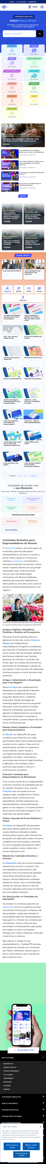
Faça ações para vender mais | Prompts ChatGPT (32, 242)
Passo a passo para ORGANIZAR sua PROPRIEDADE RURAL (30, 184)
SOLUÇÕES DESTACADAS (11, 1123)
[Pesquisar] (39, 33)
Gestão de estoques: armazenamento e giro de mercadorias (12, 401)
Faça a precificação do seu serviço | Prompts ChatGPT (33, 216)
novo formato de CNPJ (23, 136)
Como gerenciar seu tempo (31, 443)
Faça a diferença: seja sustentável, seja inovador (11, 272)
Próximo (33, 476)
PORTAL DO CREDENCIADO (11, 1071)
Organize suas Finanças (33, 379)
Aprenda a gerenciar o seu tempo (33, 272)
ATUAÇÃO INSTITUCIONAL (12, 1116)
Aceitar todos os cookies (12, 1146)
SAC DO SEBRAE (8, 1075)
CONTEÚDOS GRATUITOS (11, 1097)
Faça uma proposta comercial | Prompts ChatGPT (12, 242)
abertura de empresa (9, 134)
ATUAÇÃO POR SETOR (10, 1110)
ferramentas (17, 561)
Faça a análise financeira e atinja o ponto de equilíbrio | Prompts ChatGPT (12, 215)
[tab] (7, 289)
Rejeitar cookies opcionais (31, 1146)
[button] (3, 269)
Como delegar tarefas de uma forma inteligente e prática (32, 464)
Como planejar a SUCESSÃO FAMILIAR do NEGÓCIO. (31, 173)
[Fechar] (40, 1126)
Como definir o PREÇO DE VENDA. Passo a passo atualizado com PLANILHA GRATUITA (31, 163)
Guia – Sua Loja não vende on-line (11, 337)
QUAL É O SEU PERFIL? (10, 1103)
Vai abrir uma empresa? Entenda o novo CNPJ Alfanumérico (12, 317)
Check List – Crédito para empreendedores (32, 422)
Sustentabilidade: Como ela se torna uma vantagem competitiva (12, 443)
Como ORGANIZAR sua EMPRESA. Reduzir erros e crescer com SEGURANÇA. (31, 151)
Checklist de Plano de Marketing (12, 358)
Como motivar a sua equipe (11, 464)
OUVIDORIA (7, 1086)
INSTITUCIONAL (8, 1058)
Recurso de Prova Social (33, 358)
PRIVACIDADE (7, 1082)
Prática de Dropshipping (12, 379)
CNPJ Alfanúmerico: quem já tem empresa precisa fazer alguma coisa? (32, 318)
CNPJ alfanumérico (30, 134)
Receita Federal (36, 136)
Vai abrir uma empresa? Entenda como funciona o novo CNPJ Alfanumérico (21, 140)
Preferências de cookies (21, 1154)
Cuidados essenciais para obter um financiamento (11, 422)
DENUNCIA (6, 1089)
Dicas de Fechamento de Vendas (33, 337)
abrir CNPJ (20, 134)
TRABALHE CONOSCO (9, 1067)
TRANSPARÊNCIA (8, 1078)
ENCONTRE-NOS (8, 1064)
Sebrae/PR (10, 548)
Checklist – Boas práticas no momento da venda (32, 401)
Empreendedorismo (9, 136)
